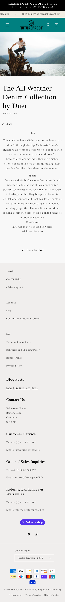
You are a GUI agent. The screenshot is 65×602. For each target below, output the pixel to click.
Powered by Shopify (36, 589)
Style (35, 387)
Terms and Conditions (18, 341)
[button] (7, 25)
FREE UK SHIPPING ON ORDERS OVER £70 (40, 14)
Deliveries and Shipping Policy (23, 349)
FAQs (9, 333)
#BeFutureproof (14, 287)
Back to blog (35, 250)
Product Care (22, 387)
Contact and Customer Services (23, 318)
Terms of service (33, 595)
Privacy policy (15, 595)
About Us (11, 302)
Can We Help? (13, 279)
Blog (8, 310)
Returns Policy (14, 357)
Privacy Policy (14, 365)
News (9, 387)
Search (10, 271)
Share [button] (9, 123)
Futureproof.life (18, 589)
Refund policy (54, 590)
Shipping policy (51, 595)
